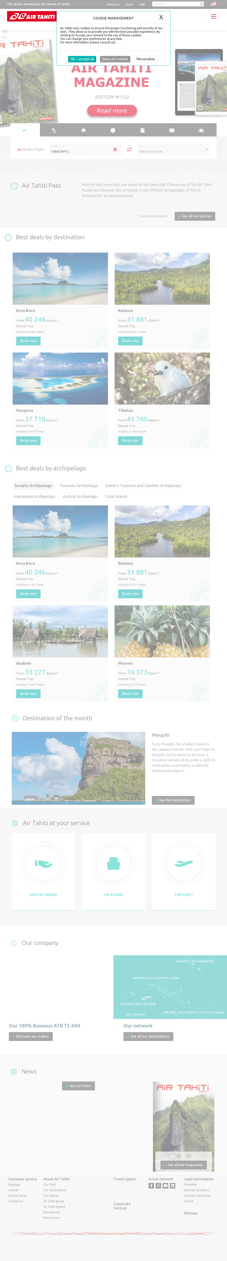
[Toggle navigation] (213, 16)
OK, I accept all (82, 59)
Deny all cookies (115, 59)
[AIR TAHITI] (32, 16)
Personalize (146, 59)
